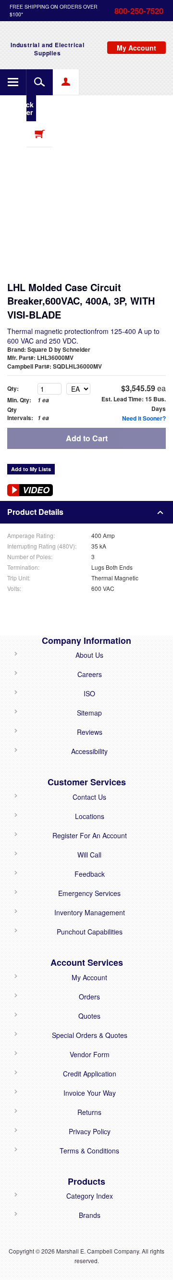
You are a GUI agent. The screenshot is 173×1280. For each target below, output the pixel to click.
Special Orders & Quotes (89, 1035)
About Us (89, 655)
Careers (89, 674)
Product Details (35, 511)
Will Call (89, 854)
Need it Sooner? (144, 418)
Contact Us (89, 797)
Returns (89, 1112)
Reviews (89, 732)
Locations (89, 816)
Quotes (89, 1016)
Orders (89, 996)
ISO (89, 693)
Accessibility (89, 751)
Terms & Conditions (89, 1150)
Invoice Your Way (89, 1093)
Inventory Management (89, 912)
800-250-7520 (138, 10)
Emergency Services (89, 893)
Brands (89, 1215)
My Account (89, 977)
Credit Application (89, 1073)
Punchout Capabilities (90, 931)
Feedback (89, 874)
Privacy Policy (90, 1131)
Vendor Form (90, 1054)
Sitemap (89, 712)
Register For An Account (89, 835)
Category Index (89, 1196)
